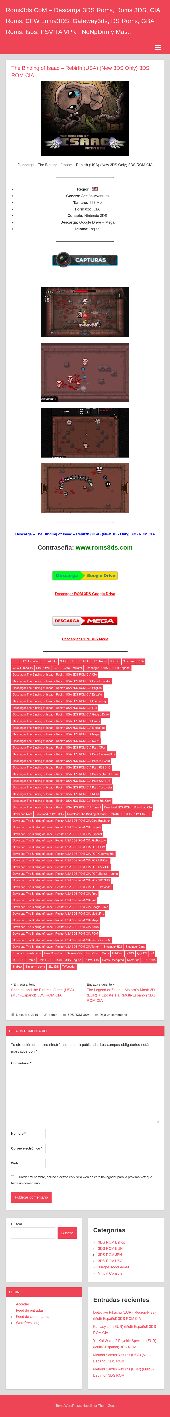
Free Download (53, 953)
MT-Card (117, 953)
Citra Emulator (73, 668)
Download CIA (143, 807)
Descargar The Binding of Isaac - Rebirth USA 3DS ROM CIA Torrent (57, 807)
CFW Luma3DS (23, 668)
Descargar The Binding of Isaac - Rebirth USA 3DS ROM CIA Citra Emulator (61, 681)
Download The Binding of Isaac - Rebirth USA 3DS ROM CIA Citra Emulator (61, 820)
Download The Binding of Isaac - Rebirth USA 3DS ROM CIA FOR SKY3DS (61, 880)
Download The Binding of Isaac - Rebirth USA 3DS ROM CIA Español (57, 834)
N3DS (130, 953)
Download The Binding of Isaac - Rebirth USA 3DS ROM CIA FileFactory (59, 840)
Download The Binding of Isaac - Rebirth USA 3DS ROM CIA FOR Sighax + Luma (65, 873)
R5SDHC (18, 960)
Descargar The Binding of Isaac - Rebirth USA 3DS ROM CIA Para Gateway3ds (64, 754)
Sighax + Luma (35, 966)
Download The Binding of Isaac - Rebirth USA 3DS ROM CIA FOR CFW (59, 847)
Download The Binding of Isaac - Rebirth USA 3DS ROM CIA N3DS (56, 927)
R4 (152, 953)
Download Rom (22, 814)
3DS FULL (66, 661)
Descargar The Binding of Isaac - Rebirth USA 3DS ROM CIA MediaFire (59, 727)
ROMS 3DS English (68, 960)
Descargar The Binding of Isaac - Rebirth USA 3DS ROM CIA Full (55, 707)
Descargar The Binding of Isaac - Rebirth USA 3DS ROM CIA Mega (56, 734)
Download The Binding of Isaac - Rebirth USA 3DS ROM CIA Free (55, 893)
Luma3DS (92, 953)
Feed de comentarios (32, 1317)
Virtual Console (110, 1273)
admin (53, 1014)
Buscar (16, 1224)
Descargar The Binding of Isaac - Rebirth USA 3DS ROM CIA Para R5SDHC (61, 767)
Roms (31, 960)
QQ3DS (142, 953)
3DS (15, 661)
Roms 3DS (45, 960)
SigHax (17, 966)
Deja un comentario (113, 1014)
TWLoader (68, 966)
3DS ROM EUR (110, 1248)
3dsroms (128, 661)
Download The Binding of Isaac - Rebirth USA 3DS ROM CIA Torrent (56, 946)
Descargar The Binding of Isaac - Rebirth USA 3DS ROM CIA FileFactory (59, 701)
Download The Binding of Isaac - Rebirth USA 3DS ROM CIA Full (54, 900)
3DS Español (30, 661)
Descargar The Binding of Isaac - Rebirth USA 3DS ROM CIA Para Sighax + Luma (65, 774)
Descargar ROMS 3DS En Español (107, 668)
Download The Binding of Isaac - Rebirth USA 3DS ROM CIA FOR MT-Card (61, 860)
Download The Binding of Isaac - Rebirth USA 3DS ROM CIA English (57, 827)
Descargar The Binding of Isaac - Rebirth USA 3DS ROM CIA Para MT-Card (61, 761)
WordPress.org (27, 1323)
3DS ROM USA (78, 1014)
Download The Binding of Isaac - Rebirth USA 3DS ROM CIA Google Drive (60, 907)
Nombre (18, 1133)
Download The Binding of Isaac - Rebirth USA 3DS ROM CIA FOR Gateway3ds (63, 853)
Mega (105, 953)
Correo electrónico (26, 1148)
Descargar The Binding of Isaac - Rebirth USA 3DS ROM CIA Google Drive (61, 714)
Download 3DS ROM (117, 807)
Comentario (21, 1063)
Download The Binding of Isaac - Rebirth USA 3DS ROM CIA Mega (56, 920)
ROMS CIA (92, 960)
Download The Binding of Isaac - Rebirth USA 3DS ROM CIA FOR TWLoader (62, 887)
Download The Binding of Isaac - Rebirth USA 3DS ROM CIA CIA (109, 814)
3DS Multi (83, 661)
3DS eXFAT (49, 661)
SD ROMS (149, 960)
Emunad (18, 953)
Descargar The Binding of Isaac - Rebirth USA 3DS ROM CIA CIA (55, 674)
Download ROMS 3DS (49, 814)
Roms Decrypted (113, 960)
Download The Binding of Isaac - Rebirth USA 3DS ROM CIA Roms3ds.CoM (61, 940)
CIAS (57, 668)
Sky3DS (53, 966)
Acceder (22, 1304)
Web (14, 1163)
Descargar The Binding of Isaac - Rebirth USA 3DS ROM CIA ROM (56, 794)
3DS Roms (100, 661)
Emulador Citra (135, 946)
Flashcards (34, 953)
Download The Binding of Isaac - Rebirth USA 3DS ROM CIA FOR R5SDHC (61, 867)
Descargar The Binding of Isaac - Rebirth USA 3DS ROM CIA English (57, 688)
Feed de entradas (30, 1310)
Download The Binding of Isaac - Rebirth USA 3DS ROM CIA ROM (55, 933)
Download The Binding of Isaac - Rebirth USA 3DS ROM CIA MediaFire (58, 913)
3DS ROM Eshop (111, 1242)
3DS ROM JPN (110, 1255)
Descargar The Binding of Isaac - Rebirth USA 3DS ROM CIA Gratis (56, 721)
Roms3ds (133, 960)
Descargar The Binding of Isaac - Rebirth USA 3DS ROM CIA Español (57, 694)
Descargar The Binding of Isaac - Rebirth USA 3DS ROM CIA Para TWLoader (62, 787)
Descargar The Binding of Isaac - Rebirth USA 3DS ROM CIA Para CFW (59, 747)
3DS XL (115, 661)
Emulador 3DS (113, 946)
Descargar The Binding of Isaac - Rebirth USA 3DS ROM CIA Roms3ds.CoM (62, 800)
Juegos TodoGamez (113, 1267)
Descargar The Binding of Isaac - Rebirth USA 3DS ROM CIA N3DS (56, 741)
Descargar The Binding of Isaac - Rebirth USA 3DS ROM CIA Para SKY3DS (61, 780)
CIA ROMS (43, 668)
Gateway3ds (75, 953)
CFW (141, 661)
